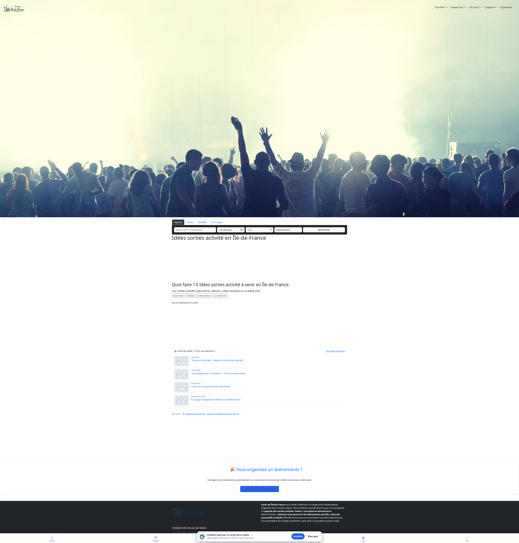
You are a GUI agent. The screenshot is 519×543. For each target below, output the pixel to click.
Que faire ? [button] (441, 7)
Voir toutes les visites (335, 351)
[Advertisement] (253, 263)
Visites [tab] (190, 222)
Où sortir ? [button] (475, 7)
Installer (298, 536)
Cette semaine (204, 295)
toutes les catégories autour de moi (223, 414)
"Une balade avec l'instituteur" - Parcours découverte (218, 373)
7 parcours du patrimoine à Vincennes (210, 386)
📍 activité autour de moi (193, 414)
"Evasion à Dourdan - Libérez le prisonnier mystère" (217, 360)
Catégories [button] (490, 7)
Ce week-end (220, 295)
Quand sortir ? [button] (458, 7)
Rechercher (324, 229)
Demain (190, 295)
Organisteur (506, 7)
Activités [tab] (202, 222)
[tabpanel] (259, 229)
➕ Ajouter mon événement (259, 489)
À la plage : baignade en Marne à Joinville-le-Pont (216, 399)
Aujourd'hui (178, 295)
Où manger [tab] (217, 222)
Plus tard (313, 536)
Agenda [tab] (178, 222)
